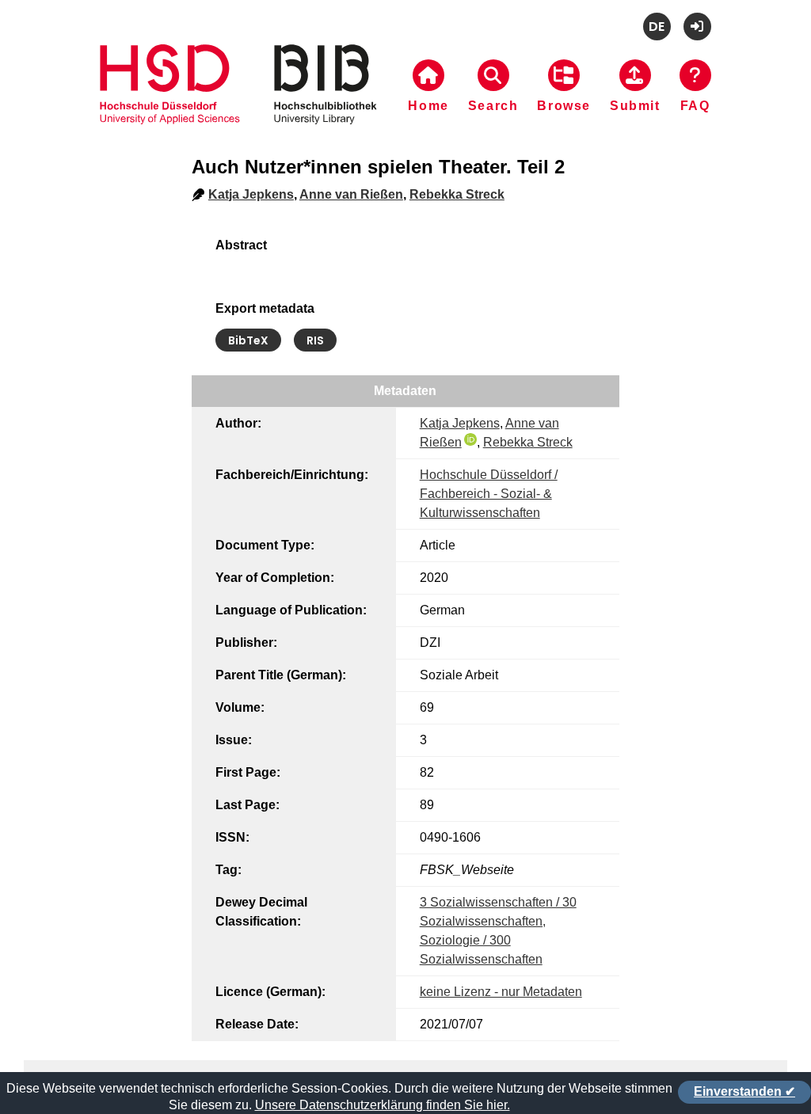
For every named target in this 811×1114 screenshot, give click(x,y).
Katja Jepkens (251, 194)
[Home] (238, 103)
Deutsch (657, 26)
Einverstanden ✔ (744, 1091)
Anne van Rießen (351, 194)
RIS (315, 340)
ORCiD (470, 439)
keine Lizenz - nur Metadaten (501, 991)
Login (697, 26)
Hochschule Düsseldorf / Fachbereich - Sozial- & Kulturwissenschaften (489, 493)
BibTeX (248, 340)
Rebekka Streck (456, 194)
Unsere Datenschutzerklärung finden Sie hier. (382, 1105)
